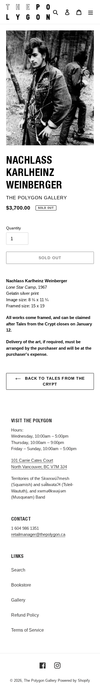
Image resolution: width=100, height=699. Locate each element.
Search (18, 570)
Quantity (13, 228)
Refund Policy (25, 615)
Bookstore (21, 585)
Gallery (18, 600)
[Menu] (90, 12)
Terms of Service (27, 630)
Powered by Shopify (74, 680)
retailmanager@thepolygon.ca (38, 534)
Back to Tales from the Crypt (54, 381)
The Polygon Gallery (40, 680)
